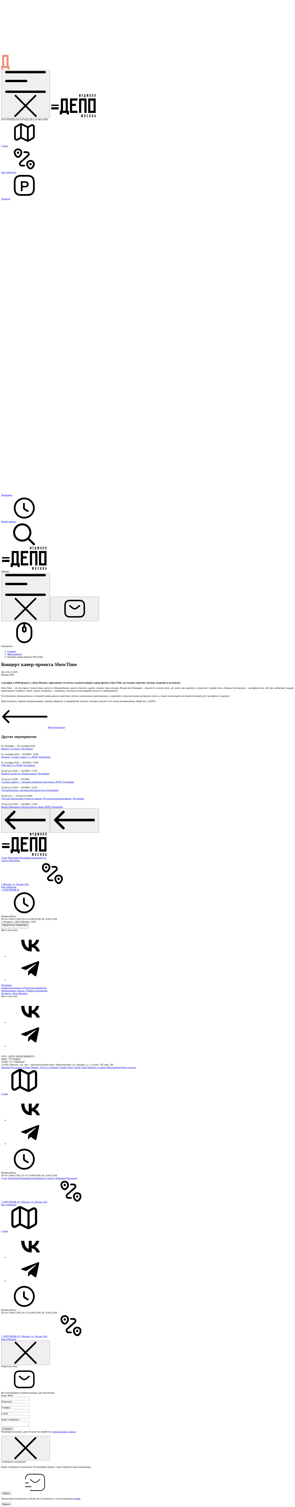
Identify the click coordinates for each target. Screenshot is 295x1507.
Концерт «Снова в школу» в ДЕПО (19, 757)
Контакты (15, 860)
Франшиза (60, 1178)
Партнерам (13, 857)
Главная (11, 651)
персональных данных (64, 1431)
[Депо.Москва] (30, 956)
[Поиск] (24, 545)
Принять (6, 1504)
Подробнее (27, 748)
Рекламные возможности (33, 857)
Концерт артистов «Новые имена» (19, 773)
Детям (62, 1067)
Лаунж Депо (80, 1067)
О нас (4, 857)
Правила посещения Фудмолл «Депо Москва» (24, 992)
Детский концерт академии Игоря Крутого (23, 790)
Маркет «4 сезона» (11, 748)
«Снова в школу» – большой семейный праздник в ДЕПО (31, 782)
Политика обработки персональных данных (23, 989)
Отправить (7, 1429)
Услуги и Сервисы (49, 1067)
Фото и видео (129, 1067)
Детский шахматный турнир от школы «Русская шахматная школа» (36, 798)
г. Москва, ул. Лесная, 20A (15, 884)
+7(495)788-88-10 (10, 889)
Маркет (35, 1067)
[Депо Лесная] (24, 569)
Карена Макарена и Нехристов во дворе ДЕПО (26, 807)
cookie (77, 1498)
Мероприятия (14, 654)
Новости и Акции (96, 1067)
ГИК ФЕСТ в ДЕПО (12, 765)
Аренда (5, 860)
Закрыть (6, 1493)
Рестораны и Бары (20, 1067)
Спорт (70, 1067)
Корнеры (6, 1067)
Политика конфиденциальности (12, 986)
